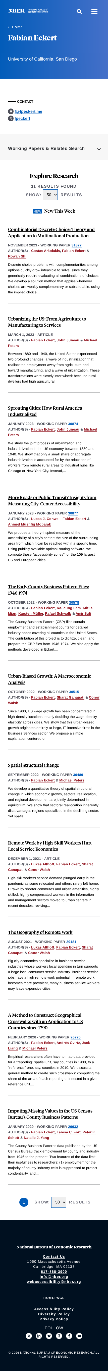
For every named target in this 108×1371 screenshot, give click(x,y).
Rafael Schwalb (58, 613)
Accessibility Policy (54, 1309)
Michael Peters (71, 780)
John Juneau (68, 340)
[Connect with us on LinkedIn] (39, 1336)
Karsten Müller (30, 613)
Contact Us (54, 1256)
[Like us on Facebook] (69, 1336)
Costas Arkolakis (45, 251)
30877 (73, 513)
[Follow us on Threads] (59, 1336)
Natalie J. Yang (36, 1138)
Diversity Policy (54, 1314)
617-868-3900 (54, 1272)
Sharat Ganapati (70, 697)
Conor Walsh (39, 870)
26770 (76, 1037)
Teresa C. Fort (69, 1132)
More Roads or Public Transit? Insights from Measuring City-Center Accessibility (52, 500)
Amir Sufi (83, 613)
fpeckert (22, 118)
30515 (74, 692)
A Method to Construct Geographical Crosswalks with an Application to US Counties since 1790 (45, 1021)
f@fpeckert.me (28, 111)
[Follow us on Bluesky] (49, 1336)
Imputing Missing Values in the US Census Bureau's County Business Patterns (50, 1114)
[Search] (79, 11)
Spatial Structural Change (33, 765)
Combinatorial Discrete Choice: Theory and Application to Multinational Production (51, 232)
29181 (71, 942)
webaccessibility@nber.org (54, 1282)
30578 (74, 602)
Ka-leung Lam (69, 608)
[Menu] (94, 11)
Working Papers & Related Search (46, 148)
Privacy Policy (54, 1319)
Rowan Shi (17, 256)
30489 (78, 775)
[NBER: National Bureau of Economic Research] (29, 11)
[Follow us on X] (29, 1336)
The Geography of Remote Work (40, 932)
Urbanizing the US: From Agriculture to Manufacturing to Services (47, 321)
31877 (77, 245)
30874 (73, 424)
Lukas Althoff (42, 864)
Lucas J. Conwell (46, 519)
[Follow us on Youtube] (79, 1336)
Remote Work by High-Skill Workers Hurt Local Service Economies (50, 845)
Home (17, 27)
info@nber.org (54, 1277)
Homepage (54, 1298)
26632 (73, 1127)
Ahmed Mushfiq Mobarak (29, 524)
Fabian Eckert (74, 251)
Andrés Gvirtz (68, 1043)
